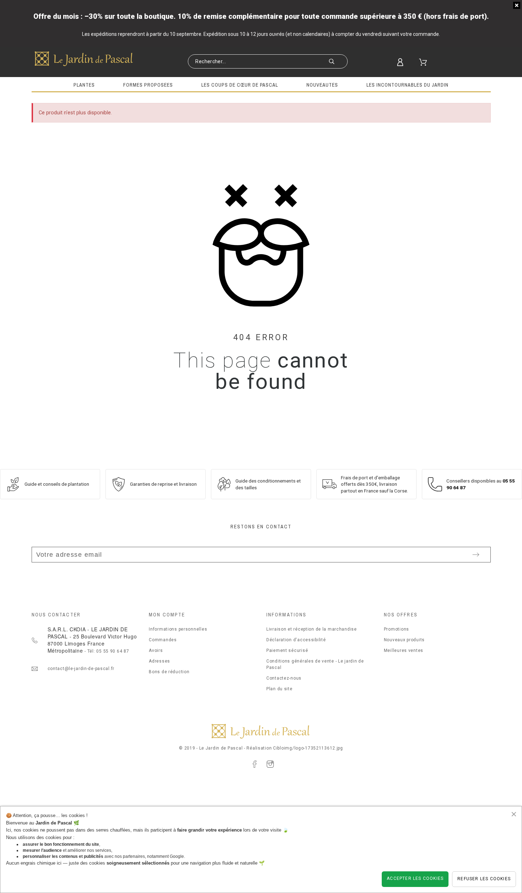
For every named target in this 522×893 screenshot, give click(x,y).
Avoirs (156, 650)
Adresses (159, 661)
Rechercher (339, 62)
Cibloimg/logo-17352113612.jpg (308, 748)
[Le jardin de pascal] (84, 58)
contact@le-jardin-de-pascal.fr (81, 668)
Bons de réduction (169, 671)
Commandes (162, 639)
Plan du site (279, 688)
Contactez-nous (283, 678)
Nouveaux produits (404, 639)
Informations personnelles (178, 629)
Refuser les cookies (484, 878)
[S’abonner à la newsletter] (476, 554)
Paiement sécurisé (287, 650)
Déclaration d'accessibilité (296, 639)
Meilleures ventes (403, 650)
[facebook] (254, 764)
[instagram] (270, 764)
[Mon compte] (404, 62)
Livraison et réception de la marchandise (311, 629)
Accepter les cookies (415, 878)
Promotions (396, 629)
